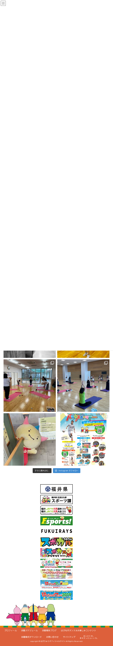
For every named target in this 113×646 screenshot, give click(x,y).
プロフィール (10, 630)
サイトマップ (69, 637)
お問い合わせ (52, 637)
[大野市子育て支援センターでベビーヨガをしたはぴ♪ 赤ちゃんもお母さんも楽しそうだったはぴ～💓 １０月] (30, 385)
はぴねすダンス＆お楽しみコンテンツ (78, 630)
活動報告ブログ (49, 630)
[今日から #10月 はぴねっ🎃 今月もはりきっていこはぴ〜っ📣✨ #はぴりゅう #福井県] (30, 439)
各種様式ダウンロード (31, 637)
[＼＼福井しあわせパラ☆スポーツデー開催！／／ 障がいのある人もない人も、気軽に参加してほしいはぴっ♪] (83, 439)
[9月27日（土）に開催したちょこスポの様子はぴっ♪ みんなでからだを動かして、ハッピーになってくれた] (83, 385)
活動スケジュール (29, 630)
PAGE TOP (107, 624)
